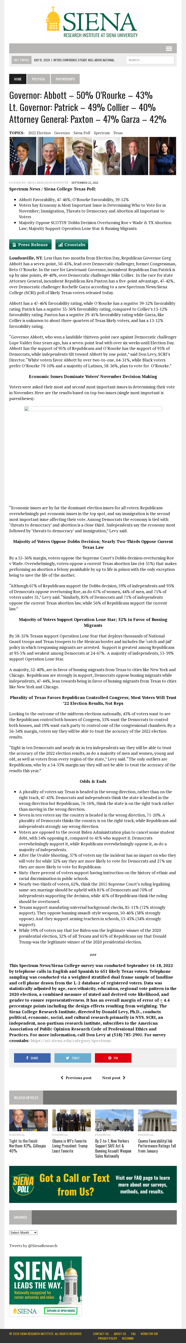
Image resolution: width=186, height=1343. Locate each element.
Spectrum (102, 132)
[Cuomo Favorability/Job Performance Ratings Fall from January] (157, 1128)
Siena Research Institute (47, 182)
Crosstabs (74, 244)
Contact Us (101, 1334)
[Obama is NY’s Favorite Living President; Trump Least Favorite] (71, 1128)
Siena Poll (82, 132)
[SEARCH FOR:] (150, 59)
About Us (120, 1334)
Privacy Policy (107, 1338)
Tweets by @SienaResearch (33, 1245)
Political (38, 78)
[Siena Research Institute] (93, 22)
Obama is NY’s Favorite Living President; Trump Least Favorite (69, 1146)
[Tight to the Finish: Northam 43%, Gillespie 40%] (28, 1128)
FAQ (133, 1334)
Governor (62, 132)
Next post (111, 1077)
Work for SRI (149, 1334)
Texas (118, 132)
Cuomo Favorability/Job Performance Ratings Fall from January (157, 1146)
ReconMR (128, 1338)
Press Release (33, 244)
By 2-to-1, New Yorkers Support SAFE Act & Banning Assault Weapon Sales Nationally (113, 1148)
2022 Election (39, 132)
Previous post (79, 1077)
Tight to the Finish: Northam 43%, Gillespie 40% (27, 1146)
